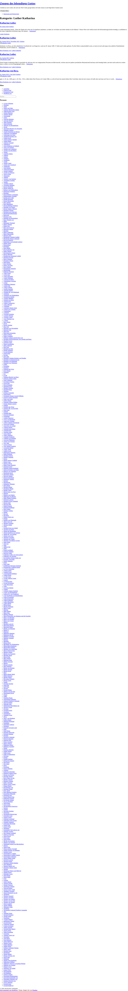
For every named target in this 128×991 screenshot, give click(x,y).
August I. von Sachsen (9, 179)
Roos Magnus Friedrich (9, 792)
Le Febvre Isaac (7, 581)
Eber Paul (6, 347)
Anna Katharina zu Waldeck (11, 146)
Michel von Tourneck (9, 654)
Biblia (5, 221)
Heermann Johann (8, 474)
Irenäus (5, 518)
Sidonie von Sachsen (9, 842)
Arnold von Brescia (8, 172)
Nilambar (34, 990)
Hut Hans (6, 515)
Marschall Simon (8, 627)
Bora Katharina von (5, 50)
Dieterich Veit (7, 330)
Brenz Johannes (7, 259)
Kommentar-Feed (8, 92)
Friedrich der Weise (8, 407)
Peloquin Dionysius (8, 732)
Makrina (5, 610)
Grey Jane (6, 443)
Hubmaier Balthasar (8, 507)
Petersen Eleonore (8, 738)
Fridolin (5, 405)
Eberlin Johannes (8, 350)
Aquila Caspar (7, 163)
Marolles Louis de (8, 624)
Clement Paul (7, 301)
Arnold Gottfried (8, 171)
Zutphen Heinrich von (9, 981)
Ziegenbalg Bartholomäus (10, 976)
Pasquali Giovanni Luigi (10, 727)
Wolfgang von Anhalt (9, 968)
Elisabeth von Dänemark (10, 361)
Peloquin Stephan (8, 734)
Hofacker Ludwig (8, 499)
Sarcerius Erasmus (8, 811)
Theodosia (6, 894)
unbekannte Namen (8, 921)
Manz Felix (6, 613)
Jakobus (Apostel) (8, 523)
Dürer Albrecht (7, 345)
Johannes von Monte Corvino (11, 540)
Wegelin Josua (7, 951)
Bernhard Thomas (8, 210)
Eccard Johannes (8, 352)
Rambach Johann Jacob (9, 773)
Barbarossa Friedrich (9, 191)
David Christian (7, 325)
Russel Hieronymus (8, 797)
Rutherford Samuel (8, 798)
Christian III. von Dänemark (11, 292)
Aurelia (5, 182)
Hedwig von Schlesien (9, 471)
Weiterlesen (32, 31)
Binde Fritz (6, 226)
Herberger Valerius (8, 479)
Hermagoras (6, 482)
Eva (4, 374)
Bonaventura (7, 245)
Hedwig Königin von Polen (11, 470)
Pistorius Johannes (8, 750)
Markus (5, 622)
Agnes (5, 117)
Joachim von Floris (8, 529)
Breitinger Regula (8, 257)
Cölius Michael (7, 304)
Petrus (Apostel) (7, 742)
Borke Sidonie (7, 251)
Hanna (5, 459)
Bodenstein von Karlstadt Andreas (12, 242)
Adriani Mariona (8, 113)
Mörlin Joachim (7, 669)
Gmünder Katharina (8, 437)
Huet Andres (6, 509)
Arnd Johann (7, 168)
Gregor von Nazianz (9, 441)
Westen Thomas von (9, 955)
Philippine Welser (8, 745)
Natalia (5, 682)
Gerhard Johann (7, 427)
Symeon (5, 880)
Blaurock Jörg (7, 235)
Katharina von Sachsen (9, 556)
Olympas (5, 709)
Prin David (6, 762)
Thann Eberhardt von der (10, 893)
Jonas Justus (6, 542)
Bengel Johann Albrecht (10, 209)
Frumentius (6, 416)
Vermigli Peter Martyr (9, 929)
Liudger (5, 589)
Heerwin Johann (8, 476)
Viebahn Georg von (8, 935)
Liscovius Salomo (8, 588)
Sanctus (5, 808)
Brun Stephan (7, 264)
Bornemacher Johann (9, 253)
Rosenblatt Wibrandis (9, 794)
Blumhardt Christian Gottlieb (11, 237)
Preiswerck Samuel (8, 761)
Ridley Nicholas (7, 783)
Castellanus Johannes (9, 284)
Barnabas (6, 193)
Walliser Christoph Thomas (10, 948)
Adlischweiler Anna (8, 111)
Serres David (7, 836)
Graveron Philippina (9, 440)
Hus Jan (5, 514)
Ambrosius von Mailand (10, 133)
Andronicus (6, 144)
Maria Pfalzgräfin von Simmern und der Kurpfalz (17, 616)
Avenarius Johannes (8, 185)
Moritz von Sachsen (8, 668)
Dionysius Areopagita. (9, 333)
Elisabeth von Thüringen (10, 363)
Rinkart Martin (7, 786)
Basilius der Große (8, 198)
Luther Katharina (4, 34)
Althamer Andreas (8, 130)
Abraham (6, 105)
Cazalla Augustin (8, 289)
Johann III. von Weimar (9, 534)
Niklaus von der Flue (9, 691)
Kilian (5, 562)
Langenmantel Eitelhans (10, 573)
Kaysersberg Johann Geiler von (12, 558)
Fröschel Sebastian (8, 415)
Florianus (6, 391)
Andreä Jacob (7, 138)
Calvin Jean (6, 275)
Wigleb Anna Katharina (9, 960)
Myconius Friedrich (8, 679)
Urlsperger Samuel (8, 924)
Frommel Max (7, 413)
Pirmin (5, 748)
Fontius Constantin (8, 393)
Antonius (6, 158)
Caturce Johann (7, 287)
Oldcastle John (7, 704)
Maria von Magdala (8, 617)
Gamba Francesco (8, 418)
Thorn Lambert (7, 904)
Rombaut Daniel (8, 789)
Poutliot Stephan (8, 759)
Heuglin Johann (7, 487)
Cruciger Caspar (7, 317)
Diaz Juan (6, 327)
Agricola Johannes (8, 119)
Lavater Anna (7, 577)
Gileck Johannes (8, 435)
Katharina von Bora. (9, 71)
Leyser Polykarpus (8, 583)
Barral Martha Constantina (10, 194)
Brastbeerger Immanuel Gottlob (12, 256)
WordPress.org (7, 93)
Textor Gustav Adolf (9, 889)
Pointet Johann (7, 751)
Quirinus (5, 770)
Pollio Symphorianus (9, 754)
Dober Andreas (7, 334)
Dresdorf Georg (7, 341)
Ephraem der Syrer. (8, 369)
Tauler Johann (7, 882)
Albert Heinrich (7, 124)
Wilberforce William (9, 962)
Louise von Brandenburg (10, 592)
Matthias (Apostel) (8, 638)
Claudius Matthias (8, 298)
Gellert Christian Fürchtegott (11, 422)
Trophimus (6, 918)
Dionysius (6, 331)
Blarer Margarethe (8, 234)
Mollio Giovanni (8, 661)
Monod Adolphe (8, 665)
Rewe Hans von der (8, 778)
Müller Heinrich (7, 676)
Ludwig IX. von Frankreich (11, 594)
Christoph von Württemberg (11, 295)
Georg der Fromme (8, 424)
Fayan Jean (6, 383)
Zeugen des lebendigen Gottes (17, 3)
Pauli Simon (6, 731)
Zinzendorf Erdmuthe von (10, 978)
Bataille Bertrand (8, 199)
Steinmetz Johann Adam (10, 867)
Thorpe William (7, 905)
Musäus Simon (7, 677)
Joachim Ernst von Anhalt (10, 528)
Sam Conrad (6, 805)
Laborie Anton (7, 570)
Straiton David (7, 872)
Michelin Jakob (7, 655)
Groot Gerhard (7, 444)
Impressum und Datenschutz (11, 14)
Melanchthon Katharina (9, 646)
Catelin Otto (6, 286)
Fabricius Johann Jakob (9, 378)
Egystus (5, 355)
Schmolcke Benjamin (9, 823)
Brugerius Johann (8, 260)
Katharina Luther (8, 23)
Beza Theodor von (8, 220)
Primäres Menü (4, 11)
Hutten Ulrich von (8, 517)
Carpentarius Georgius (9, 281)
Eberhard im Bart (8, 349)
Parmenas (6, 726)
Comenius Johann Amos (10, 308)
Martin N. (6, 630)
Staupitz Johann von (9, 866)
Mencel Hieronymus (9, 650)
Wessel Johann (7, 954)
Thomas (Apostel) (8, 896)
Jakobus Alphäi (7, 525)
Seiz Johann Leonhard (9, 833)
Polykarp (5, 756)
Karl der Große (7, 553)
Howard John (7, 504)
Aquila (5, 161)
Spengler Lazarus (8, 860)
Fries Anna (6, 410)
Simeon (5, 845)
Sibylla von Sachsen (9, 841)
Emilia (5, 364)
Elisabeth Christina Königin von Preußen (14, 358)
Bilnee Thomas (7, 224)
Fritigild (5, 411)
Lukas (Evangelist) (8, 597)
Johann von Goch (8, 536)
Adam (5, 106)
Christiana (6, 293)
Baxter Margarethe (8, 201)
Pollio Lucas (6, 753)
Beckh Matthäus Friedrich (10, 205)
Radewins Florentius (9, 772)
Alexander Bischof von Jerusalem (12, 128)
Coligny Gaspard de (9, 303)
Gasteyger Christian (8, 421)
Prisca (5, 765)
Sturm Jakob (6, 877)
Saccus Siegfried (8, 801)
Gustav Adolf (7, 449)
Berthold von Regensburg (10, 218)
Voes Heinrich (7, 940)
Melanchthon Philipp (9, 647)
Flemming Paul (7, 386)
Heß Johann (6, 485)
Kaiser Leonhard (8, 550)
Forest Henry (7, 394)
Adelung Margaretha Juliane (11, 110)
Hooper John (7, 503)
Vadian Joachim (7, 927)
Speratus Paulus (7, 861)
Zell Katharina (7, 971)
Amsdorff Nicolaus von (9, 136)
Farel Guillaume (7, 380)
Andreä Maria (7, 141)
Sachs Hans (6, 803)
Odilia (5, 696)
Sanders (5, 809)
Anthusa (5, 155)
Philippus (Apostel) (8, 746)
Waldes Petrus (7, 946)
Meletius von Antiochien (10, 649)
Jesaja (5, 526)
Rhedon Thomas (8, 779)
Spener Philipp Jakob (9, 858)
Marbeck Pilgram (8, 614)
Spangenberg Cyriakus (9, 853)
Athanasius (6, 176)
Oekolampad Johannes (9, 699)
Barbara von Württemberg (10, 190)
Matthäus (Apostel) (8, 636)
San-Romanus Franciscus (10, 806)
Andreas (11, 26)
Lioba (5, 586)
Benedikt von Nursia (9, 207)
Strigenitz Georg (8, 874)
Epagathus (6, 366)
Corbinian (6, 312)
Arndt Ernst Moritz (8, 169)
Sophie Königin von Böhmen (11, 850)
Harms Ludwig (7, 463)
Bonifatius (6, 246)
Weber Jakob (7, 949)
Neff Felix (6, 687)
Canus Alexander (8, 276)
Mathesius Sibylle (8, 635)
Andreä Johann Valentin (10, 139)
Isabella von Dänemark (9, 520)
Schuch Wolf (7, 827)
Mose (5, 672)
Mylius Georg (7, 680)
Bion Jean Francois (8, 227)
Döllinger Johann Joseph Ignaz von (13, 338)
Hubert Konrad (7, 506)
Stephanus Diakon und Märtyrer (12, 871)
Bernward (6, 215)
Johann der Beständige (9, 531)
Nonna (5, 694)
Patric (5, 729)
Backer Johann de (8, 188)
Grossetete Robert (8, 448)
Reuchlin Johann (8, 776)
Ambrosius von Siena (9, 135)
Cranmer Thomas (8, 316)
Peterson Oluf (7, 740)
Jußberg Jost (6, 547)
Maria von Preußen (8, 619)
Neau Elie (6, 685)
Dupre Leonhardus (8, 344)
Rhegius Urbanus (8, 781)
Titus (4, 911)
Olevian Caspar (7, 707)
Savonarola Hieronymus (10, 814)
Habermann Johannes (9, 452)
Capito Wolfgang (8, 278)
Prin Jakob (6, 764)
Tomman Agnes (7, 913)
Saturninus (6, 812)
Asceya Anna (7, 174)
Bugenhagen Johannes (9, 268)
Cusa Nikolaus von (8, 319)
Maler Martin (7, 611)
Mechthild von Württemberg (11, 644)
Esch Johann (6, 371)
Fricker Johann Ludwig (9, 404)
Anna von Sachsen (8, 147)
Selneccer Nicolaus (8, 834)
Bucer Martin (7, 267)
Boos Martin (6, 248)
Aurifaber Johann (8, 183)
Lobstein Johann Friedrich (10, 591)
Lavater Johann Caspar (9, 578)
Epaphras (6, 367)
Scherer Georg (7, 817)
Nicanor (5, 688)
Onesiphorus (6, 713)
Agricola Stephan (8, 121)
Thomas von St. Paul (9, 900)
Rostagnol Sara (7, 795)
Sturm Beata (6, 875)
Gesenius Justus (7, 432)
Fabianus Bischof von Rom (11, 377)
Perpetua (5, 735)
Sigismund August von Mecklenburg (13, 844)
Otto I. (5, 716)
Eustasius (6, 372)
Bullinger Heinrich (8, 271)
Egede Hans (6, 353)
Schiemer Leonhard (8, 819)
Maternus (6, 632)
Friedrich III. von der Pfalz (10, 408)
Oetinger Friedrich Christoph (11, 701)
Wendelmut (6, 952)
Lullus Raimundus (8, 599)
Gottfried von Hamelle (9, 438)
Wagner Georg (7, 943)
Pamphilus (6, 723)
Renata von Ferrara (8, 775)
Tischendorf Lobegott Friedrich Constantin (15, 910)
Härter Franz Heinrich (9, 465)
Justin (5, 548)
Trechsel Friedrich (8, 915)
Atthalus (5, 177)
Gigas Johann (7, 433)
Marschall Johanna (8, 625)
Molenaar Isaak (7, 660)
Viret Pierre (6, 938)
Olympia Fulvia (7, 710)
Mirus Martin (7, 658)
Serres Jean (6, 838)
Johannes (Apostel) (8, 537)
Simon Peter (6, 847)
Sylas (4, 878)
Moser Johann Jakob (9, 674)
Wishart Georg (7, 967)
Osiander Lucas (7, 715)
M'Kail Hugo (7, 605)
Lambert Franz (7, 572)
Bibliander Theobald (9, 223)
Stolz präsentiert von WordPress (9, 990)
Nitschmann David (8, 693)
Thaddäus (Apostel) (8, 891)
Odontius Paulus (8, 698)
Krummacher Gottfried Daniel (11, 567)
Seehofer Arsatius (8, 831)
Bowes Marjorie (7, 254)
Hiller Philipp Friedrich (9, 498)
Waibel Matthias (7, 944)
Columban (6, 306)
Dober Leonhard (8, 336)
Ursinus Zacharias (8, 926)
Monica (5, 663)
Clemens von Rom (8, 300)
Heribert (5, 481)
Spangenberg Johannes (9, 856)
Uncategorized (7, 922)
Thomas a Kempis (8, 897)
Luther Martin (7, 603)
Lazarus (5, 580)
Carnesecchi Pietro (8, 279)
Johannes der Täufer (9, 539)
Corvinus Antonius (8, 314)
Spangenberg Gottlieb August (11, 855)
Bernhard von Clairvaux (10, 212)
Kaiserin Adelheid (8, 551)
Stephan (5, 869)
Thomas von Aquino (9, 899)
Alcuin (5, 127)
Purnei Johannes (7, 768)
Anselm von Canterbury (10, 149)
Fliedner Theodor (8, 388)
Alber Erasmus (7, 122)
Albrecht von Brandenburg (10, 125)
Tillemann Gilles (8, 907)
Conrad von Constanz (9, 309)
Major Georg (7, 608)
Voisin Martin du (8, 941)
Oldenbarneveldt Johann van (11, 705)
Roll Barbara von (8, 787)
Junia (4, 545)
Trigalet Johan (7, 916)
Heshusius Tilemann (9, 484)
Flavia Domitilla (7, 385)
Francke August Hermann (10, 397)
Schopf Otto (6, 825)
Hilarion (5, 493)
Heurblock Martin (8, 488)
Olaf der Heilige (7, 702)
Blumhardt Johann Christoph (11, 238)
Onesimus (6, 712)
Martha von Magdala (9, 628)
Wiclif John (6, 957)
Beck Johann (7, 202)
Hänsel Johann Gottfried (10, 460)
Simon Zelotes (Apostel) (10, 849)
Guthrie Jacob (7, 451)
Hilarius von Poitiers (9, 495)
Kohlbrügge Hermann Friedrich (12, 566)
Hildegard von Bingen (9, 496)
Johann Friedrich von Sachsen (11, 533)
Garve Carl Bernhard (9, 419)
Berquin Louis (7, 216)
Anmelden (6, 89)
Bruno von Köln (8, 265)
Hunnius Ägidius (8, 510)
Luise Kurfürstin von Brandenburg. (13, 595)
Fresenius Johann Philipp (10, 402)
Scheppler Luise (7, 816)
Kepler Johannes (8, 561)
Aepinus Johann (7, 114)
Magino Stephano (8, 606)
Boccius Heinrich (8, 240)
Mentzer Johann (7, 652)
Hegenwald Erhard (8, 477)
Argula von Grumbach (9, 165)
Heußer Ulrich (7, 490)
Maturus (5, 639)
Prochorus (6, 767)
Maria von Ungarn (8, 621)
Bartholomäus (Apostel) (10, 196)
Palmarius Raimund (8, 721)
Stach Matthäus (7, 864)
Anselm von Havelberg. (10, 150)
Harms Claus (7, 462)
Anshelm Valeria (8, 154)
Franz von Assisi (8, 399)
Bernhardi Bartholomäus (10, 213)
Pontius (5, 757)
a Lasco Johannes (8, 103)
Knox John (6, 564)
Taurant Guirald (7, 883)
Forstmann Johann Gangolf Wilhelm (13, 396)
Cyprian (5, 320)
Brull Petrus (6, 262)
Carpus (5, 282)
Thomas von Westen (9, 902)
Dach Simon (6, 322)
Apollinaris (6, 160)
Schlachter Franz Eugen (10, 820)
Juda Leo (6, 544)
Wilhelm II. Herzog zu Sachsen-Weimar (14, 963)
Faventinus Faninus (8, 382)
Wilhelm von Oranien (9, 965)
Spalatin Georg (7, 852)
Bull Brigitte (6, 270)
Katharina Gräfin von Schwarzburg (13, 555)
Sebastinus (6, 828)
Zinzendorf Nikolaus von (10, 979)
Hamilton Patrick (8, 455)
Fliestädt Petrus (7, 389)
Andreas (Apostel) (8, 143)
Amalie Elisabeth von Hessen (11, 132)
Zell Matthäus (7, 973)
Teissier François (8, 885)
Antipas (5, 157)
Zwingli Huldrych (8, 985)
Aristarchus (6, 166)
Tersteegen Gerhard (8, 886)
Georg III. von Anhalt (9, 426)
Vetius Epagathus (8, 932)
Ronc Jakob (6, 790)
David (5, 323)
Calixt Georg (7, 273)
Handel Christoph (8, 457)
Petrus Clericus (7, 743)
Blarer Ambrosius (8, 232)
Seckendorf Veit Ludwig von (11, 830)
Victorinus (6, 933)
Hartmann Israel (7, 466)
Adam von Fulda (8, 108)
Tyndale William (8, 919)
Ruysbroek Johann (8, 800)
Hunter (5, 512)
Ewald (5, 375)
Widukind (6, 959)
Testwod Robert (7, 888)
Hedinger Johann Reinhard (10, 468)
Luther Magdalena (8, 602)
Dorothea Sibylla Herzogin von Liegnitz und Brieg (17, 339)
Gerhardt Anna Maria (9, 429)
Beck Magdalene (8, 204)
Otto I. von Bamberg (9, 718)
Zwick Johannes (7, 982)
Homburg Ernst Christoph (10, 501)
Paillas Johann (7, 720)
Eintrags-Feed (7, 90)
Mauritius (6, 641)
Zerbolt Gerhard (7, 974)
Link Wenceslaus (8, 584)
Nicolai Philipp (7, 690)
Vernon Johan (7, 930)
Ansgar (5, 152)
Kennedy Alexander (9, 559)
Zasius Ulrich (7, 970)
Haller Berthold (7, 454)
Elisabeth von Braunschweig (11, 360)
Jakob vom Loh (7, 521)
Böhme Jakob (7, 243)
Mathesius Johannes (8, 633)
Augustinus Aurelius (9, 180)
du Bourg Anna (7, 342)
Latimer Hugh (7, 575)
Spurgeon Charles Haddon (10, 863)
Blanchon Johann (8, 229)
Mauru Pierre (7, 643)
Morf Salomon (7, 666)
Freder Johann (7, 400)
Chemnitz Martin (8, 290)
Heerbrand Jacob (8, 473)
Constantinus (7, 311)
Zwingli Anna (7, 984)
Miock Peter (6, 657)
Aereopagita (6, 116)
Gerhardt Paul (7, 430)
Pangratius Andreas (8, 724)
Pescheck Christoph (8, 737)
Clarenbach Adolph (8, 297)
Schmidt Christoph (8, 822)
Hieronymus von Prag (9, 492)
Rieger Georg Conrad (9, 784)
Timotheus (6, 908)
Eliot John (6, 356)
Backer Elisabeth (8, 187)
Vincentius (6, 937)
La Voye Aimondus (8, 569)
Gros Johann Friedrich (9, 446)
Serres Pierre (6, 839)
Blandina (5, 231)
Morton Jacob (7, 671)
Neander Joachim (8, 683)
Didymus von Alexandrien (10, 328)
